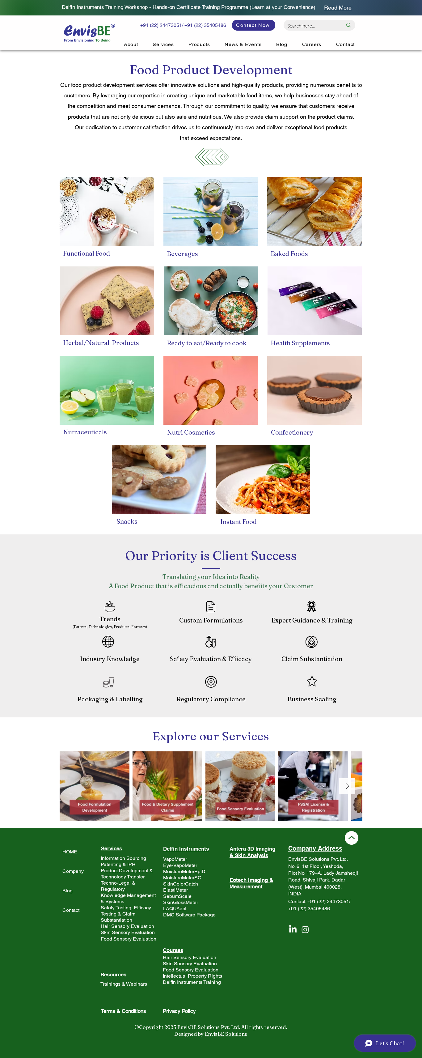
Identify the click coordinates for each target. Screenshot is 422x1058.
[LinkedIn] (293, 929)
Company (73, 871)
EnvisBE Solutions (226, 1034)
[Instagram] (305, 929)
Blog (67, 891)
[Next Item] (347, 786)
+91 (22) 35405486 (309, 908)
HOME (69, 852)
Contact (70, 910)
